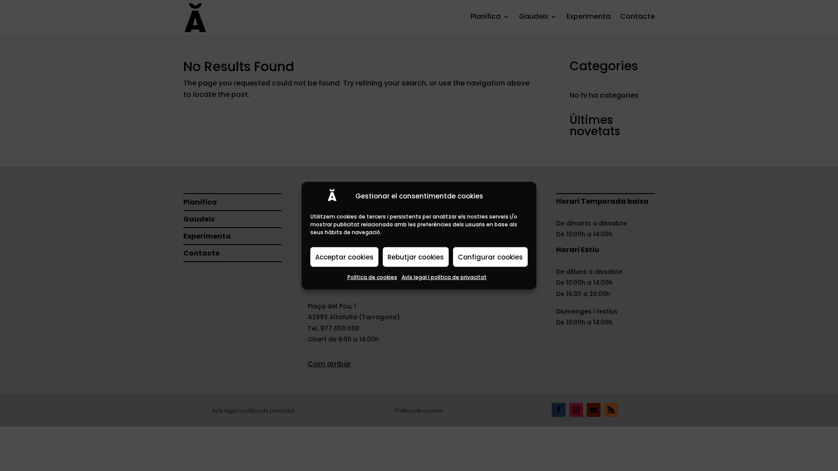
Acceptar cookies (344, 256)
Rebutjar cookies (416, 256)
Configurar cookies (490, 256)
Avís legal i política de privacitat (444, 277)
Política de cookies (372, 277)
